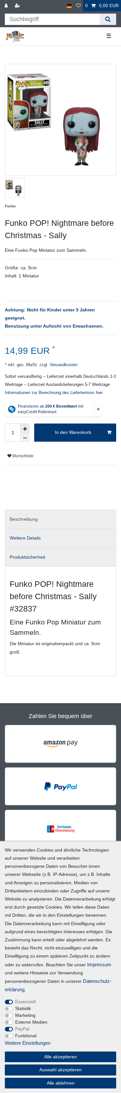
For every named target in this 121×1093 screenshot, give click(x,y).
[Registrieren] (18, 5)
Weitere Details (25, 538)
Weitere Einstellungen (27, 1043)
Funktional (25, 1035)
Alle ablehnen (61, 1083)
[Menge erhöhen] (24, 428)
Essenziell (25, 1001)
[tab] (60, 519)
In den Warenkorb (73, 432)
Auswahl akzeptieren (60, 1069)
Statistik (23, 1008)
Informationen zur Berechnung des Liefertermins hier (54, 392)
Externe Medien (31, 1022)
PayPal (22, 1028)
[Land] (69, 5)
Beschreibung (24, 519)
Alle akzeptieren (60, 1056)
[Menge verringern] (24, 437)
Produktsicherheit (27, 557)
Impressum (99, 964)
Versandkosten (62, 365)
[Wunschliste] (78, 5)
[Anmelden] (6, 5)
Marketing (25, 1015)
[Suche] (108, 19)
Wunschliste (22, 456)
